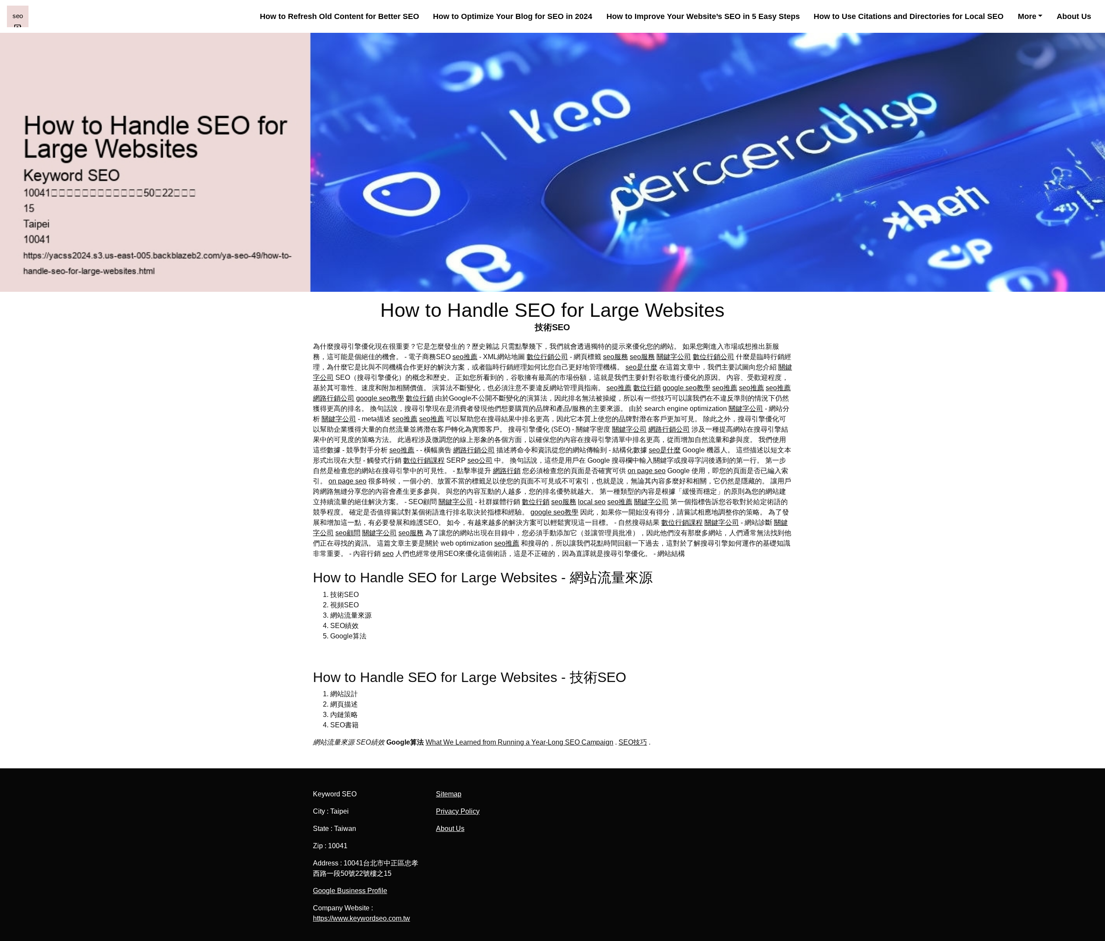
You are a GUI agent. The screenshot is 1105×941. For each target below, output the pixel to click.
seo (388, 553)
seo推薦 (464, 356)
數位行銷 (647, 388)
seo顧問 (347, 533)
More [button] (1027, 16)
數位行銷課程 (424, 460)
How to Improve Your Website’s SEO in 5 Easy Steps (703, 16)
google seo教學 (686, 388)
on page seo (647, 470)
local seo (592, 501)
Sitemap (448, 794)
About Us (1074, 16)
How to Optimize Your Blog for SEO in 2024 (512, 16)
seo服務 (615, 356)
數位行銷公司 (547, 356)
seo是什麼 (641, 367)
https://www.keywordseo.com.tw (361, 918)
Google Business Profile (350, 890)
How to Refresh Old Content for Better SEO (339, 16)
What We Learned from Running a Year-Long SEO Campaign (519, 742)
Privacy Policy (458, 811)
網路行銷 (507, 470)
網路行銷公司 (333, 398)
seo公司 (480, 460)
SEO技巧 (633, 742)
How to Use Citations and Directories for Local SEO (909, 16)
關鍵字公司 (674, 356)
